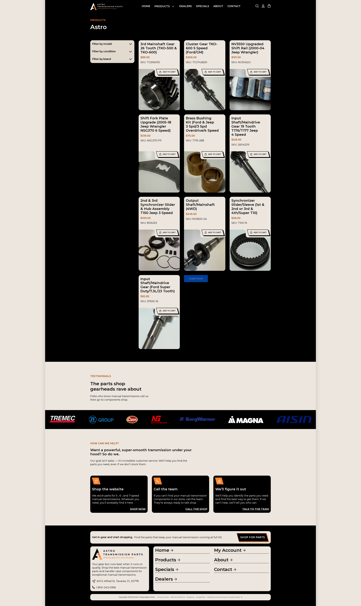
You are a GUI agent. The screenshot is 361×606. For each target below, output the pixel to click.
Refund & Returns (178, 597)
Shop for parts (252, 537)
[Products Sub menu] (173, 6)
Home (146, 6)
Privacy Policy (163, 597)
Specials (202, 6)
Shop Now (138, 509)
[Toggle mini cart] (269, 5)
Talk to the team (255, 509)
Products (162, 6)
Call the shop (196, 509)
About (218, 6)
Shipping (190, 597)
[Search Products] (257, 5)
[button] (167, 72)
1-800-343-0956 (106, 587)
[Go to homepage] (106, 6)
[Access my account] (263, 6)
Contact (234, 6)
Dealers (185, 6)
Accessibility (201, 597)
